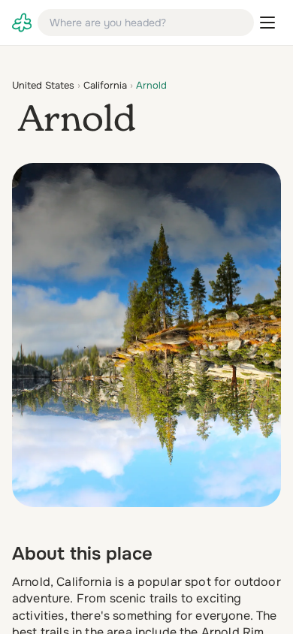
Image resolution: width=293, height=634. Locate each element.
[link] (22, 22)
